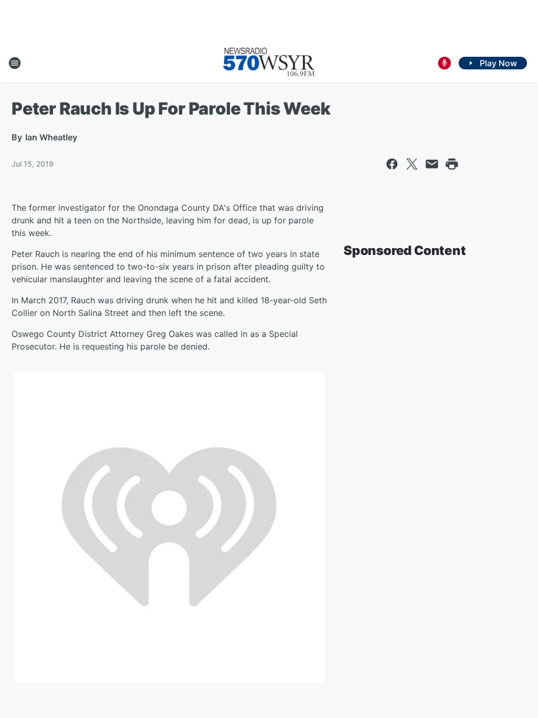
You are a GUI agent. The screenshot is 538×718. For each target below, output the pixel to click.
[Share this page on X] (412, 164)
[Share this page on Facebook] (392, 164)
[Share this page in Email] (432, 164)
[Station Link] (269, 63)
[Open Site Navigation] (14, 63)
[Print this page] (451, 164)
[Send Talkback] (444, 63)
